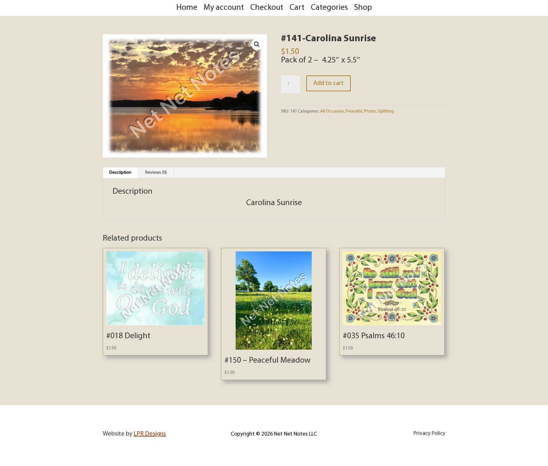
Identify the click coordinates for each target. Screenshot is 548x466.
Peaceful (354, 111)
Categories (329, 8)
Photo (370, 111)
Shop (363, 8)
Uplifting (386, 111)
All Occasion (332, 111)
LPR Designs (150, 434)
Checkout (266, 8)
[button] (257, 44)
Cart (297, 8)
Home (186, 8)
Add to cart (328, 83)
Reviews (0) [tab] (156, 172)
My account (224, 8)
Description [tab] (120, 172)
